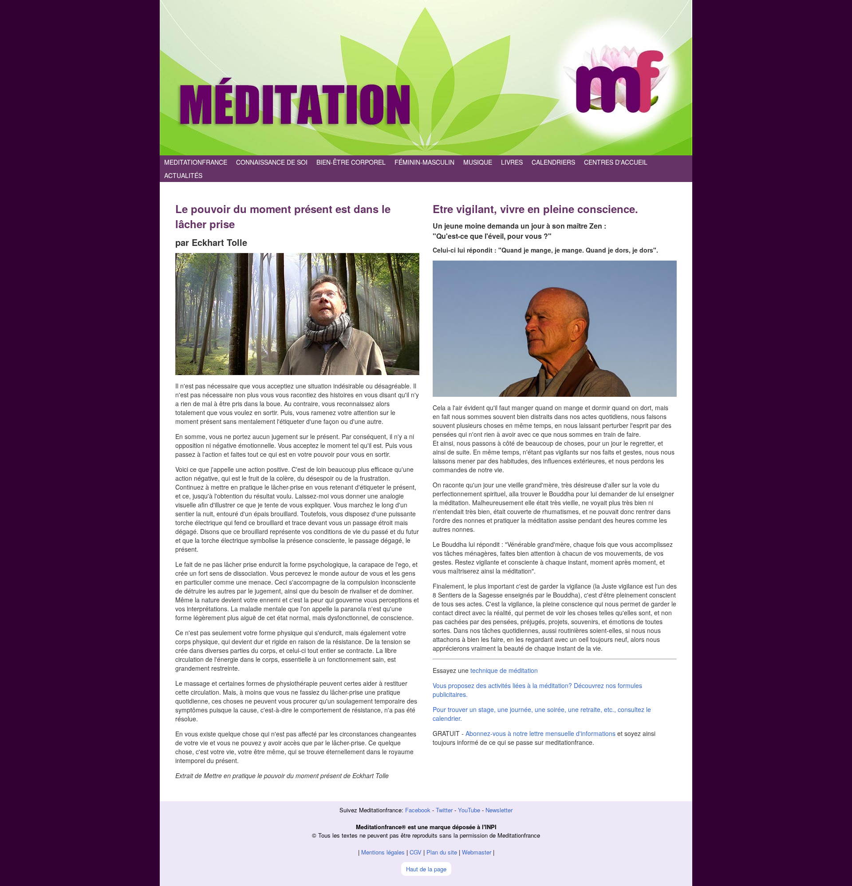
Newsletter (499, 810)
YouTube (469, 810)
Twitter (444, 810)
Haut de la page (426, 869)
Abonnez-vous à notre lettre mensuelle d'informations (540, 733)
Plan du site (441, 852)
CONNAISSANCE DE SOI (272, 162)
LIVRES (512, 162)
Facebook (417, 810)
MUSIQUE (477, 162)
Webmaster (476, 852)
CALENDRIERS (553, 162)
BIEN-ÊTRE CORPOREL (351, 162)
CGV (416, 852)
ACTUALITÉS (183, 175)
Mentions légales (383, 852)
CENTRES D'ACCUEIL (615, 162)
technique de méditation (504, 670)
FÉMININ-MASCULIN (424, 162)
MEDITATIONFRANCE (195, 162)
